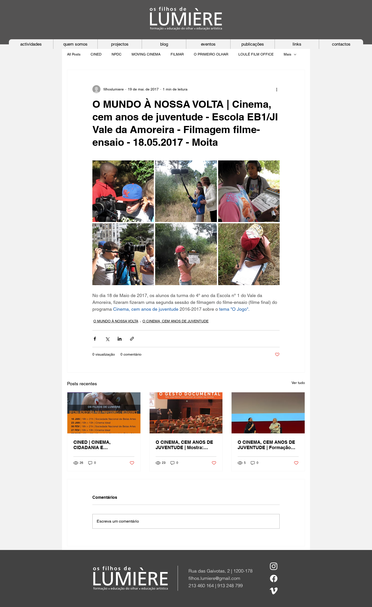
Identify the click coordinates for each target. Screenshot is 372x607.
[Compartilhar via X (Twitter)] (107, 338)
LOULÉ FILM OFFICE (256, 54)
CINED (96, 54)
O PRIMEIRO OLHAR (211, 54)
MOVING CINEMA (146, 54)
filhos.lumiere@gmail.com (214, 578)
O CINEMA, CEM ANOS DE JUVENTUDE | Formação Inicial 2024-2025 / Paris (266, 444)
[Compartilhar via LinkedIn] (119, 338)
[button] (119, 44)
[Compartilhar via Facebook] (94, 338)
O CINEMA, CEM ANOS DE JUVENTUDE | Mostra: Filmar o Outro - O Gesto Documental (184, 444)
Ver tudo (298, 383)
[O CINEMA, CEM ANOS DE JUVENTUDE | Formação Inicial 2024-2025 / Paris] (268, 412)
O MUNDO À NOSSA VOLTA (115, 321)
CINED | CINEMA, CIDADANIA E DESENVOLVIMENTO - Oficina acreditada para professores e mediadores (101, 444)
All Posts (73, 54)
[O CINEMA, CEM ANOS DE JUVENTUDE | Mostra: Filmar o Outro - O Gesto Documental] (186, 412)
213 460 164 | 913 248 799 (216, 585)
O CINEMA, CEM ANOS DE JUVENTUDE (175, 321)
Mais (287, 54)
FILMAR (177, 54)
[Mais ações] (277, 89)
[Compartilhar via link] (132, 338)
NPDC (116, 54)
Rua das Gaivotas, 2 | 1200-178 (221, 571)
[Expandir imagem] (123, 191)
